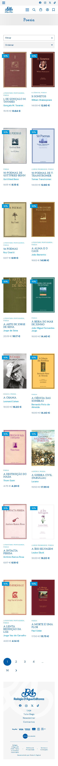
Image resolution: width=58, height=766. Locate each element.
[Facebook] (40, 3)
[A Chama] (14, 355)
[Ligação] (9, 10)
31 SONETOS (39, 96)
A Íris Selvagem (42, 549)
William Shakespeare (42, 100)
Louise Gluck (38, 552)
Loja (29, 710)
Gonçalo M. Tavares (13, 105)
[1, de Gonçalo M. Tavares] (14, 53)
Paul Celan (37, 631)
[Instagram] (45, 3)
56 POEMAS (10, 249)
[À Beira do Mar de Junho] (43, 279)
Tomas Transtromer (41, 179)
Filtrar (29, 37)
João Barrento (39, 254)
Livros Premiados (39, 169)
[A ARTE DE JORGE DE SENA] (14, 279)
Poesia (6, 95)
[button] (34, 10)
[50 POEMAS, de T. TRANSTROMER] (43, 129)
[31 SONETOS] (43, 53)
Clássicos (36, 93)
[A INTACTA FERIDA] (14, 505)
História (35, 471)
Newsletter (29, 718)
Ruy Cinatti (8, 252)
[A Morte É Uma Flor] (43, 581)
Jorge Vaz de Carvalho (14, 635)
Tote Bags (29, 714)
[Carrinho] (41, 10)
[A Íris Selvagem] (43, 505)
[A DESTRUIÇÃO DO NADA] (14, 431)
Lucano (35, 481)
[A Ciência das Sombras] (43, 355)
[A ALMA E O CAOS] (43, 203)
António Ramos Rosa (13, 557)
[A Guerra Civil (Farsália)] (43, 431)
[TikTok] (55, 3)
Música (6, 394)
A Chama (9, 398)
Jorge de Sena (10, 330)
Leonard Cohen (11, 401)
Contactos (29, 722)
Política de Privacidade (30, 749)
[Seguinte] (16, 670)
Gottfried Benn (11, 179)
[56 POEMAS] (14, 203)
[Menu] (27, 9)
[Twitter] (50, 3)
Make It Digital (35, 755)
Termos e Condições (44, 749)
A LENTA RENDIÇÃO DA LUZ (12, 629)
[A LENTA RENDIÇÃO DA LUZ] (14, 581)
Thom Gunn (9, 480)
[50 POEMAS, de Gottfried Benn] (14, 129)
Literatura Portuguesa (13, 93)
